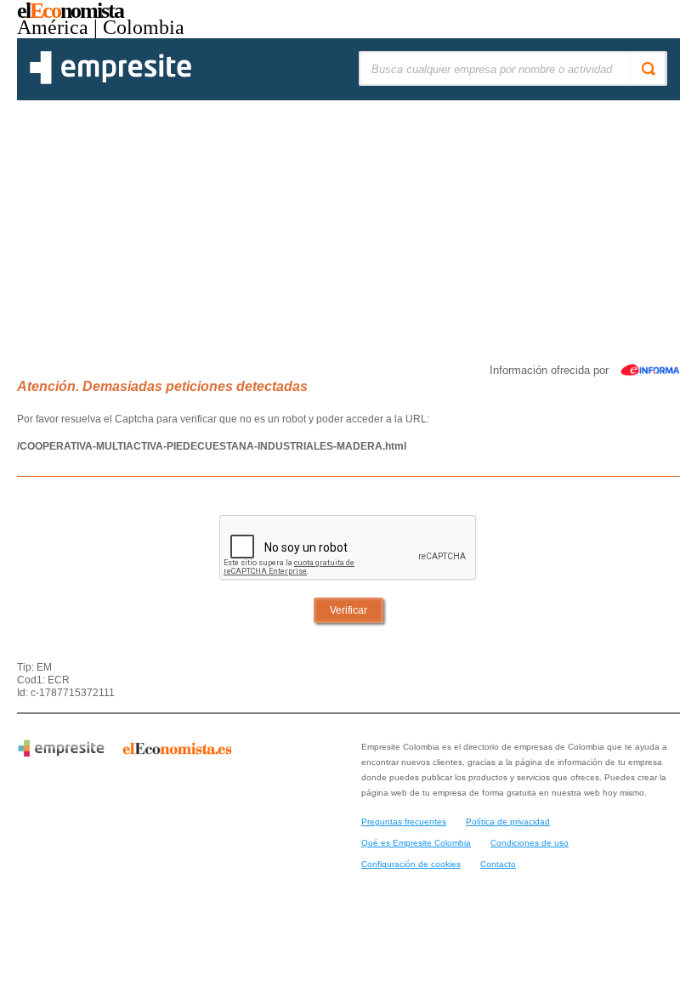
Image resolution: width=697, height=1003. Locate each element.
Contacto (498, 864)
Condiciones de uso (529, 842)
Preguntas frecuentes (403, 821)
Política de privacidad (508, 821)
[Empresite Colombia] (110, 81)
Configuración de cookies (411, 864)
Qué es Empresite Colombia (416, 842)
